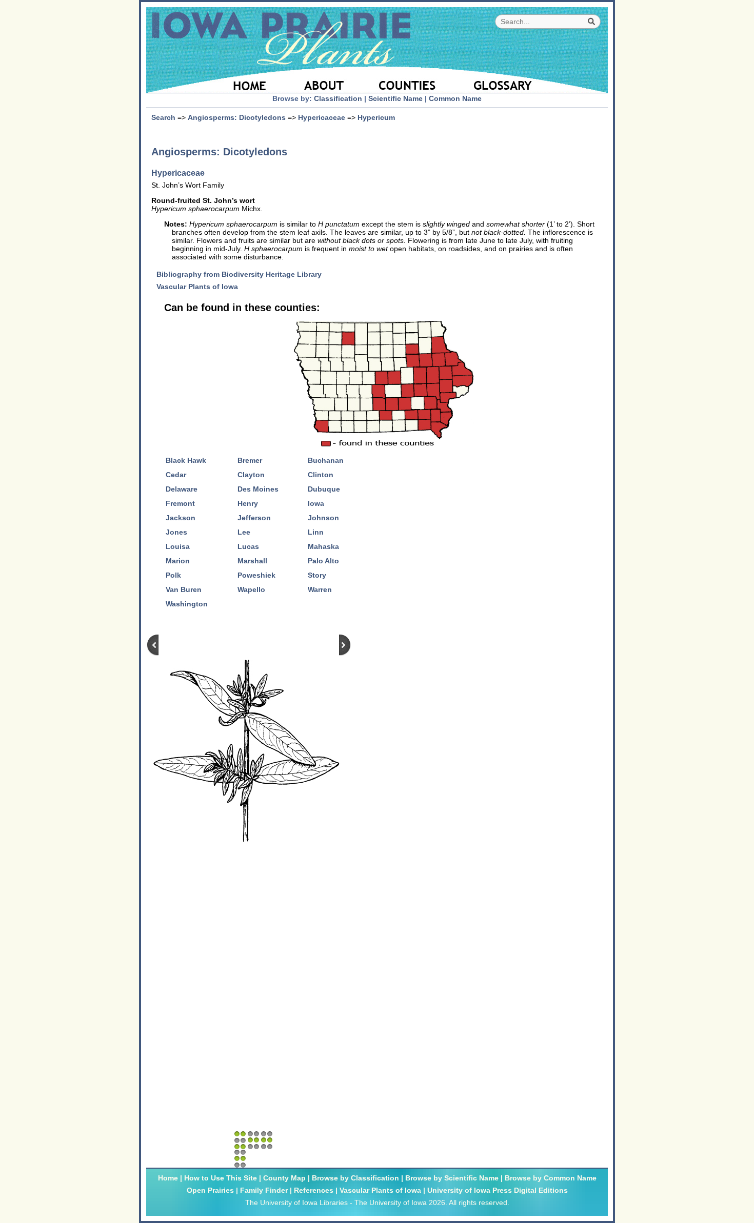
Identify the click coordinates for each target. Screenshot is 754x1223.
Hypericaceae (321, 117)
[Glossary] (530, 79)
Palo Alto (323, 561)
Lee (243, 532)
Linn (316, 532)
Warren (320, 589)
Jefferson (254, 518)
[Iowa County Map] (409, 79)
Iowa (316, 503)
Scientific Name (395, 98)
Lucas (248, 546)
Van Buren (184, 589)
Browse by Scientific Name (452, 1178)
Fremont (180, 503)
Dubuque (324, 489)
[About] (324, 79)
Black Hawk (186, 460)
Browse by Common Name (551, 1178)
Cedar (176, 475)
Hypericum (376, 117)
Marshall (252, 561)
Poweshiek (256, 575)
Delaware (181, 489)
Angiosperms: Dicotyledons (237, 117)
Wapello (251, 589)
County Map (284, 1178)
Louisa (178, 546)
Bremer (249, 460)
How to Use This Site (220, 1178)
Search (163, 117)
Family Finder (264, 1190)
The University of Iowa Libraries (296, 1202)
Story (317, 575)
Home (168, 1178)
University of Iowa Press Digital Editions (497, 1190)
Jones (176, 532)
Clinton (320, 475)
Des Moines (258, 489)
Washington (187, 604)
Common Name (455, 98)
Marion (178, 561)
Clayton (251, 475)
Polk (173, 575)
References (313, 1190)
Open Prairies (210, 1190)
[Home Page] (216, 79)
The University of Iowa (390, 1202)
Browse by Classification (355, 1178)
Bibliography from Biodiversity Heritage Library (243, 274)
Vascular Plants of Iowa (201, 286)
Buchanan (326, 460)
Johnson (323, 518)
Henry (247, 503)
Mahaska (323, 546)
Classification (338, 98)
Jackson (180, 518)
